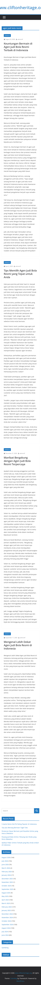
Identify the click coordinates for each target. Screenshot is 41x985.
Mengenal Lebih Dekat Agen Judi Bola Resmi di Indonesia (18, 645)
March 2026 (6, 868)
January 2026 (6, 875)
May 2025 (5, 896)
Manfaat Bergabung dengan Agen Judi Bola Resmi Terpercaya (17, 461)
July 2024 (5, 932)
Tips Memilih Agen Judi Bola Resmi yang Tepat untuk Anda (20, 274)
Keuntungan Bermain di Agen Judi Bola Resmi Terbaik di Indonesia (18, 47)
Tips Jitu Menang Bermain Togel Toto (15, 828)
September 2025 (7, 889)
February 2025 (7, 907)
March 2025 (6, 903)
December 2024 (7, 914)
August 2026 (6, 857)
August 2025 (6, 893)
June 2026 (5, 864)
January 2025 (6, 910)
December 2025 (7, 879)
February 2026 (7, 872)
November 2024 (7, 917)
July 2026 (5, 861)
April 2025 (5, 900)
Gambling (7, 35)
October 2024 (6, 921)
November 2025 (7, 882)
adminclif (20, 39)
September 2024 (7, 924)
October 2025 (6, 886)
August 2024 (6, 928)
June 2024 (5, 935)
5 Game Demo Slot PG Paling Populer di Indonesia (19, 824)
